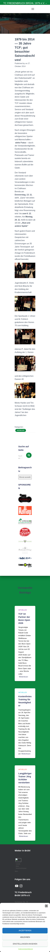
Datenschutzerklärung (25, 949)
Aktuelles (20, 430)
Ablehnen (25, 937)
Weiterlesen (23, 677)
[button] (46, 906)
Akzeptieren (25, 930)
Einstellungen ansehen (25, 944)
